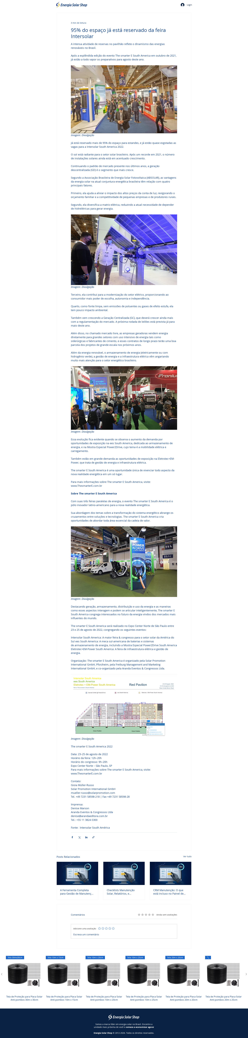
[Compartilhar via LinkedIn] (86, 837)
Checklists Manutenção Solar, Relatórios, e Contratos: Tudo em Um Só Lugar (123, 891)
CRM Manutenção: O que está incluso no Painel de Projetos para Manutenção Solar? (169, 891)
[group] (124, 980)
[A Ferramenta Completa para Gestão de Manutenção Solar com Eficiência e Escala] (77, 873)
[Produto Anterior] (1, 974)
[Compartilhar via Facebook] (72, 837)
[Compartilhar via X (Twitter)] (79, 837)
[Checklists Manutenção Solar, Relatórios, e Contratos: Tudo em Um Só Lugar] (124, 873)
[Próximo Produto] (246, 974)
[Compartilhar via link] (93, 837)
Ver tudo (187, 856)
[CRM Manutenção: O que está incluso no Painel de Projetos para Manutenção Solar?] (170, 873)
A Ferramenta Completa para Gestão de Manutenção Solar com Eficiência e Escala (77, 891)
